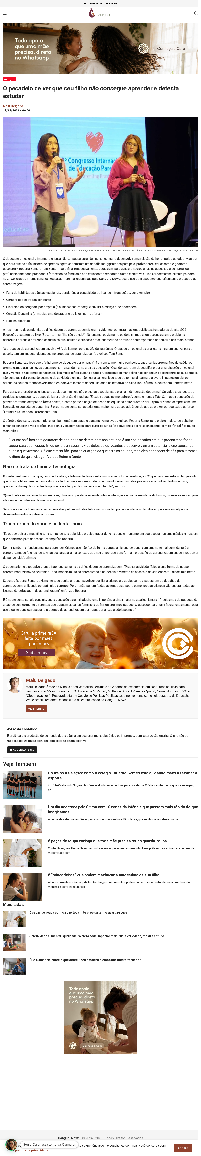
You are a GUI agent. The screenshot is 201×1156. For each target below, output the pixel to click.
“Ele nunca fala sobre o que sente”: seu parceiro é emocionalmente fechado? (85, 960)
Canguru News (68, 1138)
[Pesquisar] (196, 13)
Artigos (9, 79)
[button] (11, 1145)
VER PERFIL (36, 708)
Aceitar (183, 1148)
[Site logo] (100, 13)
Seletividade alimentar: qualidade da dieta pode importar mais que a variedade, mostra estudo (96, 936)
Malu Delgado (40, 680)
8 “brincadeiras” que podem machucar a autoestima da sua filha (103, 875)
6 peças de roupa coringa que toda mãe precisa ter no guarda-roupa (107, 841)
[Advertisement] (100, 1086)
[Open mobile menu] (5, 13)
